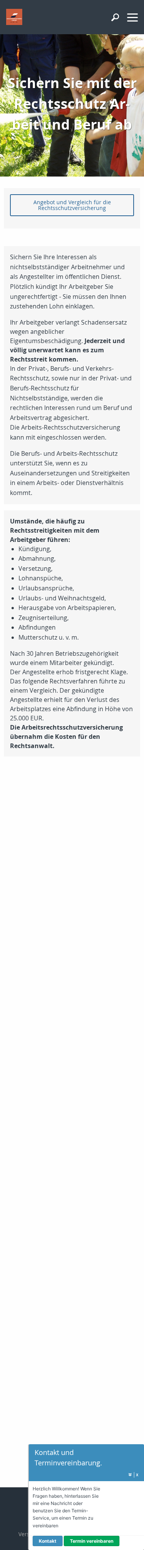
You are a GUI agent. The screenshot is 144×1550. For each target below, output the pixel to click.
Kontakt (47, 1541)
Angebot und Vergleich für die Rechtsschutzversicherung (72, 204)
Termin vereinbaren (91, 1541)
